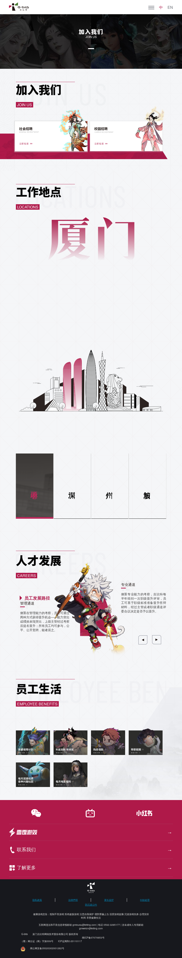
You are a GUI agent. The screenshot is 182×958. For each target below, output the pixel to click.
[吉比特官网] (19, 6)
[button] (143, 640)
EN (170, 7)
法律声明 (73, 900)
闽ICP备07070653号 (93, 937)
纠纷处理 (145, 900)
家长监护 (109, 900)
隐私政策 (37, 900)
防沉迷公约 (91, 904)
